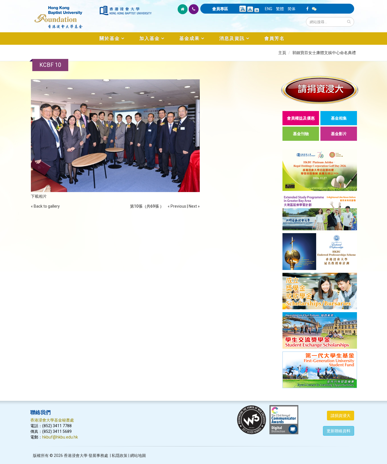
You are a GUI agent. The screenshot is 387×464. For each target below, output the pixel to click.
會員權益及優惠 (301, 118)
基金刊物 (301, 133)
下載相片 (39, 196)
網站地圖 (138, 455)
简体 (291, 9)
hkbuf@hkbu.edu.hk (60, 437)
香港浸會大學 (76, 455)
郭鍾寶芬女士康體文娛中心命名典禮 (324, 52)
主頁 (282, 52)
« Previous (177, 206)
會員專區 (220, 9)
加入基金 (149, 38)
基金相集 (339, 118)
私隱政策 (119, 455)
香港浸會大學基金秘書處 (52, 420)
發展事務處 (98, 455)
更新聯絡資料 (338, 431)
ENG (268, 9)
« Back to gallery (45, 206)
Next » (194, 206)
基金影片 (339, 133)
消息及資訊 (232, 38)
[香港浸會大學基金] (64, 14)
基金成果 (189, 38)
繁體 (280, 9)
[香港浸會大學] (125, 10)
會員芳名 (274, 38)
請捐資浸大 (340, 415)
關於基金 (109, 38)
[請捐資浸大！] (319, 89)
